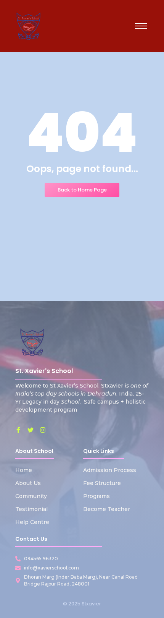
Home (23, 470)
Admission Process (109, 470)
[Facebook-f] (18, 430)
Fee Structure (102, 483)
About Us (28, 483)
